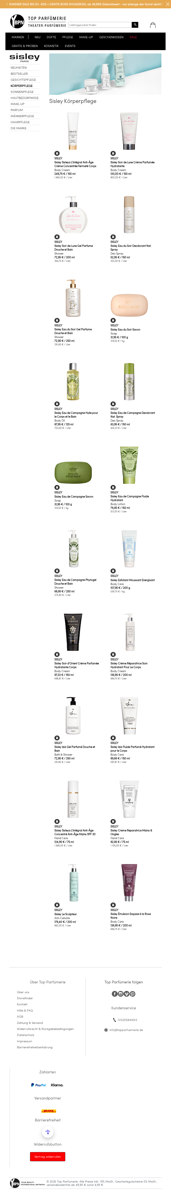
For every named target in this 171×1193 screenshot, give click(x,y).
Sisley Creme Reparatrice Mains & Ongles (131, 832)
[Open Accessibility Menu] (48, 1132)
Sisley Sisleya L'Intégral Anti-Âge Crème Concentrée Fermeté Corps (75, 164)
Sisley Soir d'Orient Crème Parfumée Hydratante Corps (76, 665)
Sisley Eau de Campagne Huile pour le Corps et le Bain (76, 414)
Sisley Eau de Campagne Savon (73, 496)
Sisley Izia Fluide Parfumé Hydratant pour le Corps (133, 748)
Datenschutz (25, 1035)
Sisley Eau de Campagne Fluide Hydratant (130, 498)
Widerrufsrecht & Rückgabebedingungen (45, 1029)
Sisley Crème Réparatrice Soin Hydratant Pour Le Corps (129, 665)
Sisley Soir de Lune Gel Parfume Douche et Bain (73, 247)
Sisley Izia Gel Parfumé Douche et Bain (74, 748)
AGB (20, 1016)
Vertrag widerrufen (47, 1156)
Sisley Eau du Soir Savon (125, 329)
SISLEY (58, 158)
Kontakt (22, 1004)
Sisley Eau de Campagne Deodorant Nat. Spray (133, 414)
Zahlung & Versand (30, 1023)
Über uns (23, 992)
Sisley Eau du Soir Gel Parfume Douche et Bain (73, 331)
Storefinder (25, 998)
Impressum (24, 1041)
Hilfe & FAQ (25, 1010)
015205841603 (127, 1020)
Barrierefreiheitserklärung (35, 1047)
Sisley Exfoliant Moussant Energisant (133, 580)
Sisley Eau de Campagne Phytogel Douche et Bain (75, 581)
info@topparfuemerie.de (126, 1030)
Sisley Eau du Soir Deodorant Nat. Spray (131, 247)
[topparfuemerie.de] (38, 21)
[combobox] (100, 25)
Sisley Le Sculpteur (65, 914)
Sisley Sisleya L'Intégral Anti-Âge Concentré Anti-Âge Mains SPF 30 (75, 832)
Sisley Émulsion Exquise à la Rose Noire (131, 915)
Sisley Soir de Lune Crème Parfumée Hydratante (133, 164)
